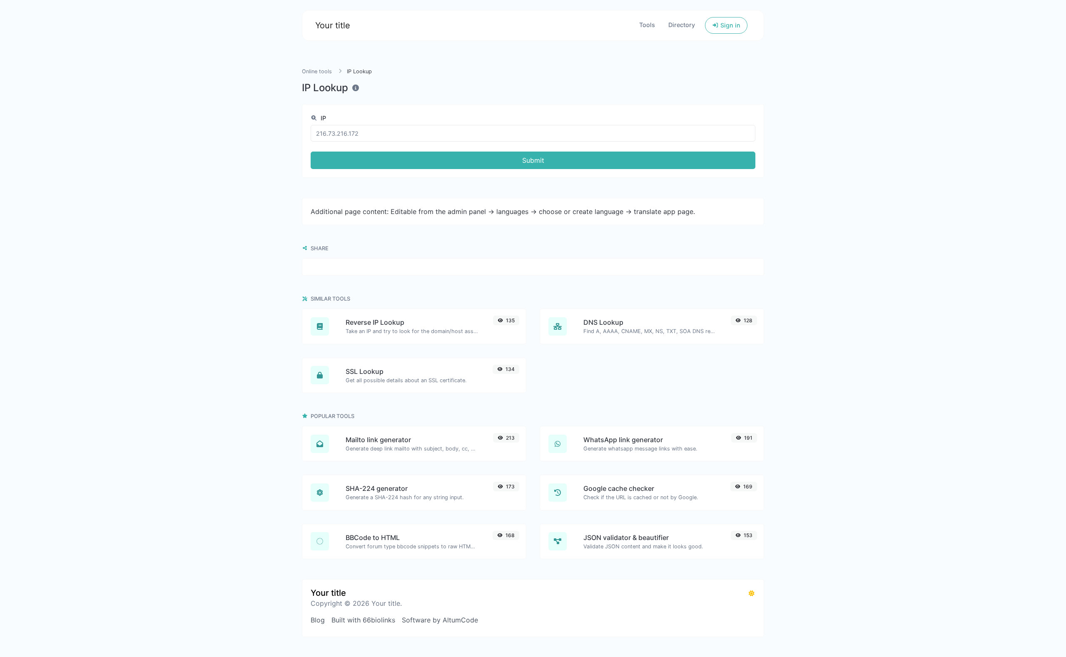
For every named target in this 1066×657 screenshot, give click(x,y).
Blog (318, 620)
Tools (647, 24)
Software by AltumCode (440, 620)
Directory (681, 24)
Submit (533, 160)
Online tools (317, 71)
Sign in (729, 25)
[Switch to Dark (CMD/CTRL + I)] (751, 593)
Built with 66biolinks (363, 620)
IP (322, 118)
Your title (332, 25)
